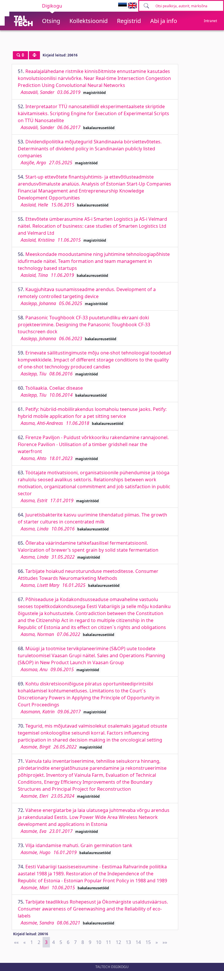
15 (148, 942)
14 (138, 942)
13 (128, 942)
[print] (34, 55)
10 (98, 942)
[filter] (20, 55)
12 (118, 942)
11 (108, 942)
